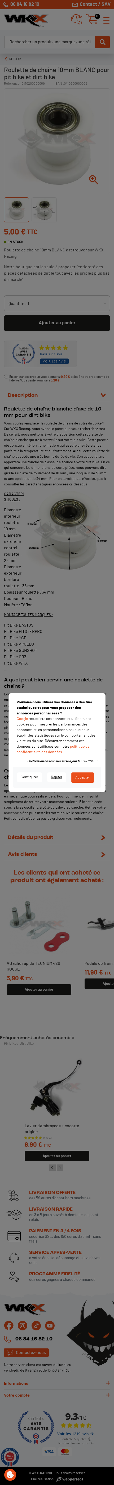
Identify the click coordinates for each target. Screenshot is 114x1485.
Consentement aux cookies (10, 1475)
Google (22, 718)
